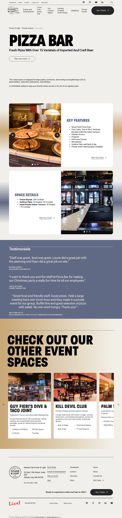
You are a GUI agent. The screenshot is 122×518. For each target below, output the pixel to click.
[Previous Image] (12, 135)
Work (20, 2)
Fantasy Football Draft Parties (62, 10)
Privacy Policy (54, 503)
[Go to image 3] (37, 164)
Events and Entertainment (28, 10)
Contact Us (35, 2)
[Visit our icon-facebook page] (84, 3)
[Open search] (108, 2)
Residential (12, 2)
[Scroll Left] (4, 404)
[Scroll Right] (118, 404)
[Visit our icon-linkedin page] (102, 3)
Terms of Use (67, 503)
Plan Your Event (20, 59)
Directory (73, 476)
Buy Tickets (101, 10)
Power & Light (14, 28)
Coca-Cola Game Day (39, 10)
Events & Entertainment (56, 472)
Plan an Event (52, 476)
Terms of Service (52, 517)
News (95, 472)
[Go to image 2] (35, 164)
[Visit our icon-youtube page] (96, 3)
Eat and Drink (17, 10)
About (95, 467)
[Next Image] (57, 135)
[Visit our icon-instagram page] (90, 3)
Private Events (84, 10)
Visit (49, 480)
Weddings (75, 11)
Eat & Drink (51, 467)
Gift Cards (44, 2)
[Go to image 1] (32, 164)
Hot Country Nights (51, 10)
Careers (26, 2)
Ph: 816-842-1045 (31, 483)
